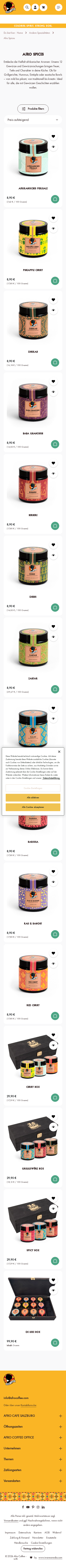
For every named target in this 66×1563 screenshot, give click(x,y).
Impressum (10, 1532)
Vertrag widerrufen (33, 1548)
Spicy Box (33, 1250)
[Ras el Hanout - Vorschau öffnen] (53, 882)
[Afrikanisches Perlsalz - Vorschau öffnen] (53, 146)
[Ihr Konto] (35, 7)
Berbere (33, 515)
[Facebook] (23, 1507)
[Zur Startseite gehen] (10, 7)
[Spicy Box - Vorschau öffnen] (53, 1208)
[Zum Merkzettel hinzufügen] (53, 136)
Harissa (33, 841)
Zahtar (33, 678)
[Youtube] (28, 1507)
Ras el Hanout (33, 923)
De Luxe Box (33, 1331)
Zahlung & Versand (19, 1537)
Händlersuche (21, 1542)
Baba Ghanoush (33, 433)
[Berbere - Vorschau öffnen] (53, 473)
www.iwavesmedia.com (50, 1557)
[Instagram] (38, 1507)
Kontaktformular (28, 1405)
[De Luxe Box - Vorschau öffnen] (53, 1290)
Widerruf (56, 1532)
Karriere (38, 1532)
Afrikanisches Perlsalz (33, 188)
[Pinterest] (33, 1507)
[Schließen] (59, 752)
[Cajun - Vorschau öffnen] (53, 718)
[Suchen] (27, 7)
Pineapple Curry (33, 270)
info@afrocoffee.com (16, 1398)
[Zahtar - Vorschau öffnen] (53, 636)
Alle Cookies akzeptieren (33, 807)
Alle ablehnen (33, 797)
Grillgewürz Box (33, 1168)
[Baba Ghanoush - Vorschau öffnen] (53, 391)
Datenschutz (25, 1532)
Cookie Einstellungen (41, 1542)
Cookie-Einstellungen (33, 788)
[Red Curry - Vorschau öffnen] (53, 963)
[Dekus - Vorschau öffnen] (53, 555)
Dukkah (33, 351)
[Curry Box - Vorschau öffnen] (53, 1045)
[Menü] (58, 7)
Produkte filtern (35, 109)
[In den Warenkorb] (55, 199)
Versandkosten (11, 1520)
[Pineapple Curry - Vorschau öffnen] (53, 228)
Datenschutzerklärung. (51, 778)
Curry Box (33, 1086)
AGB (47, 1532)
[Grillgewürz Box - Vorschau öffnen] (53, 1127)
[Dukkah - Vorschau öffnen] (53, 310)
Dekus (33, 596)
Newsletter (37, 1537)
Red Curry (33, 1005)
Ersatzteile (51, 1537)
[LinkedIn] (43, 1507)
